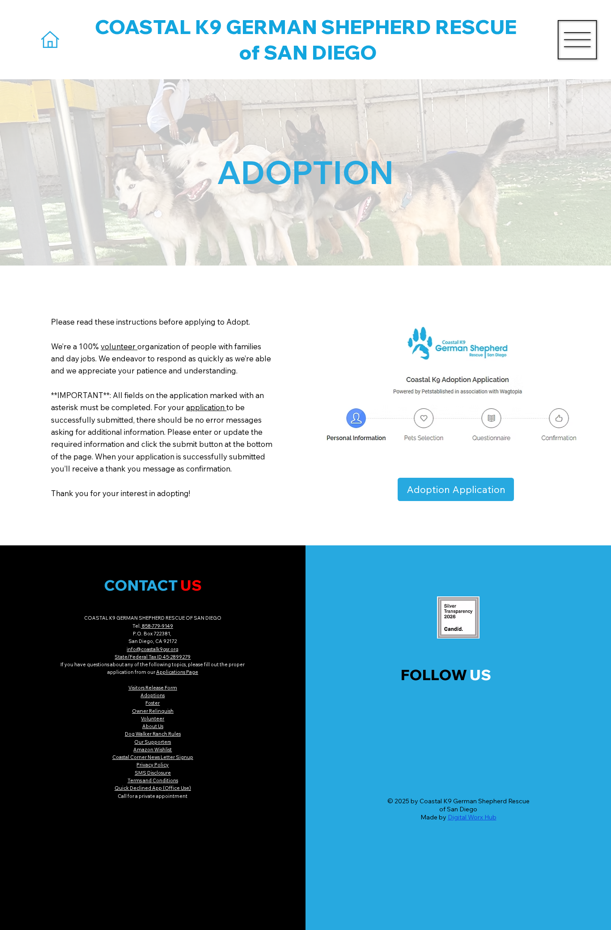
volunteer (119, 346)
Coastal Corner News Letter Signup (152, 757)
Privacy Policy (152, 765)
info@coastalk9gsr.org (152, 649)
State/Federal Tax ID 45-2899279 (153, 657)
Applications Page (177, 672)
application (206, 407)
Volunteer (152, 719)
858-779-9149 (157, 626)
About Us (152, 726)
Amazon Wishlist (152, 749)
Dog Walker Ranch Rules (153, 734)
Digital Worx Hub (472, 817)
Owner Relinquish (153, 711)
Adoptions (152, 695)
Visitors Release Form (152, 688)
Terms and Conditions (152, 780)
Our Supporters (152, 742)
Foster (152, 703)
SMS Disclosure (153, 773)
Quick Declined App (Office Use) (153, 788)
